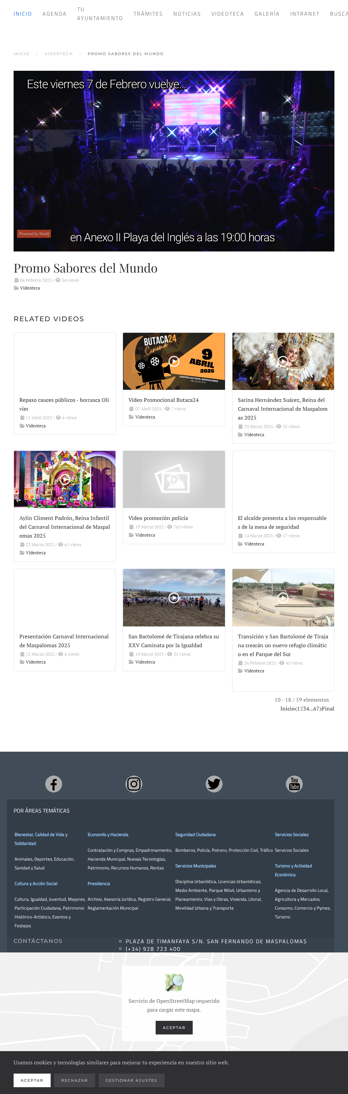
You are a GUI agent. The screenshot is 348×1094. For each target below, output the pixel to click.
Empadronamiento (153, 850)
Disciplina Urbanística (195, 881)
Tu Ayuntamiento (100, 13)
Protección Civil (243, 850)
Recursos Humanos (129, 867)
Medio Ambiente (191, 890)
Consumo (284, 907)
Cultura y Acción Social (36, 883)
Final (328, 708)
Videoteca (227, 14)
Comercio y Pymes (312, 907)
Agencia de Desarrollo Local (301, 890)
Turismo (282, 916)
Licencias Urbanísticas (239, 881)
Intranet (305, 14)
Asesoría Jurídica (120, 899)
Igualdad (39, 899)
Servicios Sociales (292, 834)
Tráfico (266, 850)
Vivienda (238, 899)
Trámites (148, 14)
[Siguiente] (320, 708)
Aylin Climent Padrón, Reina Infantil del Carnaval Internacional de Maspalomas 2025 (64, 526)
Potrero (219, 850)
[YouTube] (294, 784)
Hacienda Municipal (106, 858)
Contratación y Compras (111, 850)
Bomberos (185, 850)
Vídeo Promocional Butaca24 (163, 400)
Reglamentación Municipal (113, 907)
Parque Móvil (221, 890)
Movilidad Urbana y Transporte (204, 907)
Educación (63, 858)
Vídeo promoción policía (158, 518)
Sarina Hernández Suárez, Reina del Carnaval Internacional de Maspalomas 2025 (283, 408)
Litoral (254, 899)
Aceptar (174, 1027)
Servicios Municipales (195, 865)
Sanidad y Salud (30, 867)
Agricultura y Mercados (297, 899)
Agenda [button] (54, 14)
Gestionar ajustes (131, 1080)
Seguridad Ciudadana (195, 834)
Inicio (23, 14)
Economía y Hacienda (108, 834)
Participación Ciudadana (38, 907)
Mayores (76, 899)
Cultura (22, 899)
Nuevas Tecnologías (146, 858)
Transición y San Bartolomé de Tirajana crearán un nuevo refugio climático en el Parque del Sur (283, 645)
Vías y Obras (216, 899)
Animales (23, 858)
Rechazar (74, 1080)
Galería (267, 14)
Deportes (43, 858)
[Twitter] (214, 784)
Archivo (95, 899)
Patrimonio (98, 867)
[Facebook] (53, 784)
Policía (203, 850)
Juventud (57, 899)
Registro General (154, 899)
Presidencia (99, 883)
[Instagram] (133, 784)
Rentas (157, 867)
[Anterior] (296, 708)
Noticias (187, 14)
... (311, 708)
